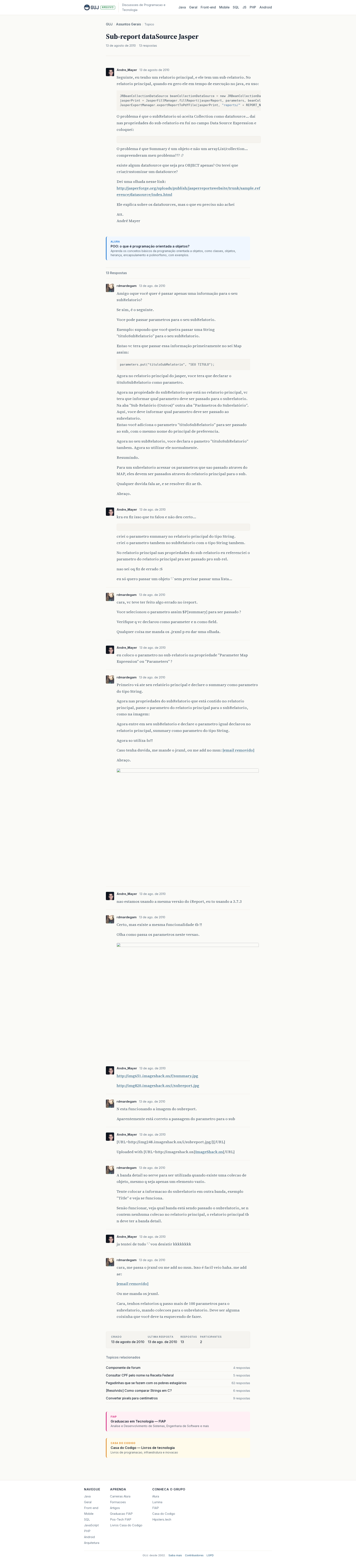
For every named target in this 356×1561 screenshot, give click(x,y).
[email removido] (238, 750)
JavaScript (91, 1525)
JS (244, 7)
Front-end (91, 1508)
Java (182, 7)
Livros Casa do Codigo (126, 1525)
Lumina (157, 1502)
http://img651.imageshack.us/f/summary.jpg (157, 1075)
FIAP (155, 1508)
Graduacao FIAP (121, 1514)
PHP (253, 7)
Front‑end (208, 7)
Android (265, 7)
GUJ (109, 24)
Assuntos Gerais (128, 24)
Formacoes (118, 1502)
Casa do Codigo (163, 1514)
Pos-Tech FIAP (120, 1519)
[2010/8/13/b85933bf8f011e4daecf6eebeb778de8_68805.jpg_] (188, 945)
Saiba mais (175, 1555)
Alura (155, 1496)
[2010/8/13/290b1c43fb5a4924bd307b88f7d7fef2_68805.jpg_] (188, 771)
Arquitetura (91, 1543)
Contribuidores (194, 1555)
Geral (193, 7)
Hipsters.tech (161, 1519)
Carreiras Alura (120, 1496)
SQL (236, 7)
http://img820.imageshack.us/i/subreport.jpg (158, 1085)
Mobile (224, 7)
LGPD (210, 1555)
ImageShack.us (209, 1151)
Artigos (115, 1508)
